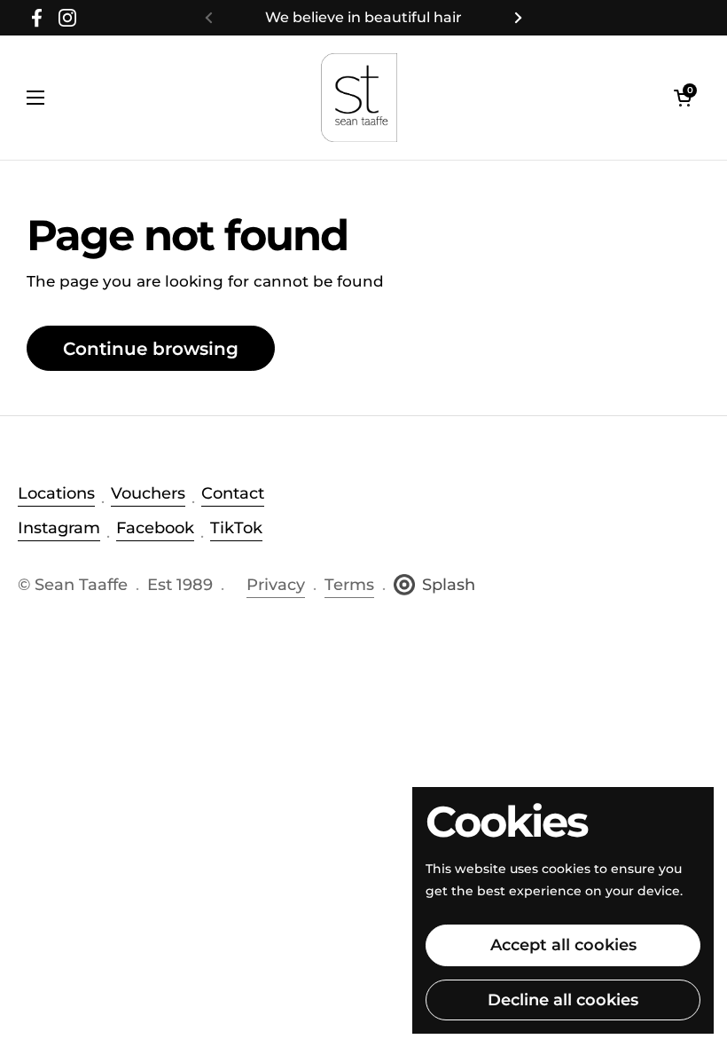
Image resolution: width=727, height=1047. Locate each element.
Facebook (155, 528)
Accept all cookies (563, 945)
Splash (448, 584)
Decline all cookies (563, 1000)
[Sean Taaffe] (359, 97)
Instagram (59, 528)
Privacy (275, 584)
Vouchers (148, 493)
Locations (56, 493)
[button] (682, 97)
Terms (349, 584)
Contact (232, 493)
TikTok (236, 528)
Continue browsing (150, 348)
